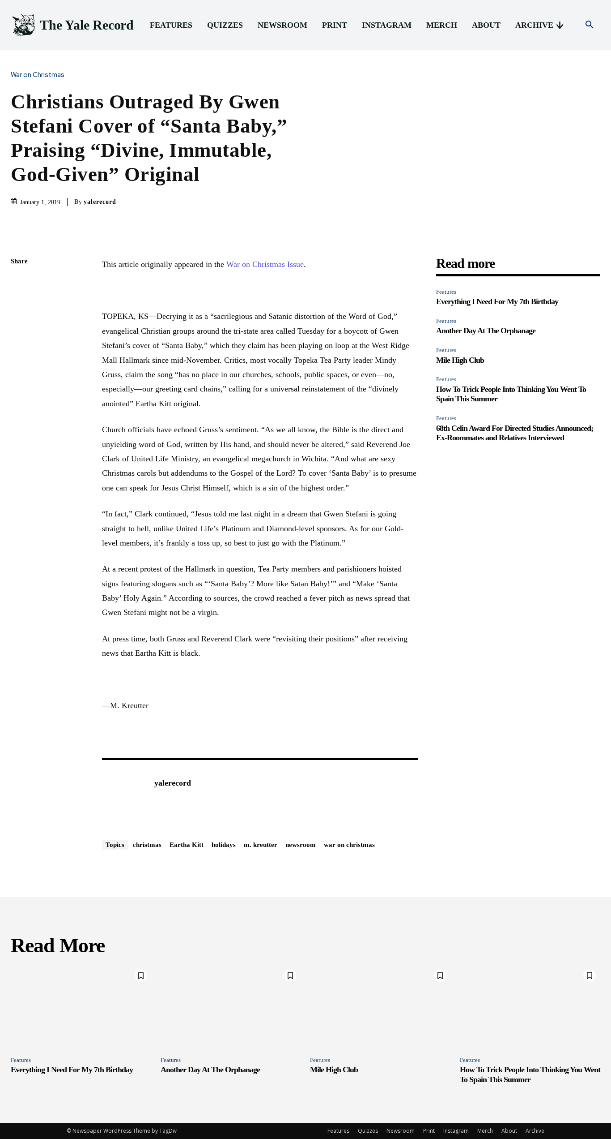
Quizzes (368, 1131)
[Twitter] (20, 304)
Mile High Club (460, 360)
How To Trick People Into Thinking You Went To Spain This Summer (530, 1074)
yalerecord (100, 201)
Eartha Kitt (187, 844)
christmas (147, 844)
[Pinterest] (20, 325)
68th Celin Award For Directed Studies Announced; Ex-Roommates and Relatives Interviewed (514, 433)
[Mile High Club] (380, 1007)
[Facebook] (20, 283)
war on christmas (349, 844)
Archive (535, 1131)
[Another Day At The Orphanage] (231, 1007)
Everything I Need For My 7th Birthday (497, 301)
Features (446, 291)
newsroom (300, 844)
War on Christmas (37, 75)
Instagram (456, 1131)
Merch (485, 1131)
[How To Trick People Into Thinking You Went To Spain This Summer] (530, 1007)
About (509, 1131)
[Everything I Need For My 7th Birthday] (81, 1007)
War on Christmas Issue (265, 264)
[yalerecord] (123, 796)
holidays (224, 844)
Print (429, 1131)
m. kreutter (260, 844)
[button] (589, 25)
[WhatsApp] (20, 346)
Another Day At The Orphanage (485, 330)
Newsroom (400, 1131)
